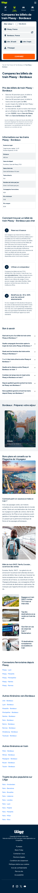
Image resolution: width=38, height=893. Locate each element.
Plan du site (19, 871)
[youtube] (25, 886)
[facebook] (13, 886)
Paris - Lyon (6, 804)
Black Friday (19, 850)
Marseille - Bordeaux (9, 708)
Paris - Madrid (7, 808)
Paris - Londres (7, 800)
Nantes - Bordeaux (8, 716)
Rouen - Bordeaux (8, 763)
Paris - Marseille (7, 812)
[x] (21, 886)
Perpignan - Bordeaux (9, 759)
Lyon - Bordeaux (8, 704)
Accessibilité (19, 875)
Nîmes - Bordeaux (8, 755)
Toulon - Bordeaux (8, 766)
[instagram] (17, 886)
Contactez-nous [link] (19, 854)
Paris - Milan (6, 816)
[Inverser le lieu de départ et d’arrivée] (32, 32)
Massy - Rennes (7, 685)
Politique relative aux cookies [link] (19, 864)
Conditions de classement (19, 861)
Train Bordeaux (19, 65)
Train (3, 65)
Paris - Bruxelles (7, 792)
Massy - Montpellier (9, 678)
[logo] (4, 2)
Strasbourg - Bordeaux (10, 732)
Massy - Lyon (6, 670)
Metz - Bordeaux (8, 751)
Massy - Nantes (7, 682)
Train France (10, 65)
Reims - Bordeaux (8, 724)
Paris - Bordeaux (8, 720)
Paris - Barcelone (8, 788)
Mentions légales (19, 857)
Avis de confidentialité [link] (19, 868)
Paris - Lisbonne (7, 796)
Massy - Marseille (8, 674)
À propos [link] (19, 846)
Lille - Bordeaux (7, 701)
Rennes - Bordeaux (8, 728)
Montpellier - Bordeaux (10, 712)
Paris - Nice (6, 819)
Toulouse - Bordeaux (9, 736)
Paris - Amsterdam (8, 784)
